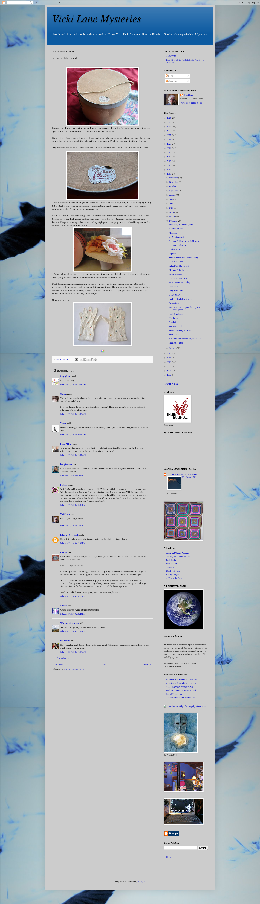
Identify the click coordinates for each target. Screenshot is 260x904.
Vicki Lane (65, 514)
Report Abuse (171, 384)
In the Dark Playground (179, 265)
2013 (169, 173)
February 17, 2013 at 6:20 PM (72, 596)
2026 (169, 117)
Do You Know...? (176, 236)
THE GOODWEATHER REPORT (183, 474)
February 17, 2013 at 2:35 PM (72, 504)
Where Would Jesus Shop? (180, 282)
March (172, 216)
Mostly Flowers (173, 570)
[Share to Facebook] (92, 359)
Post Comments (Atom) (74, 669)
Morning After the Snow (179, 269)
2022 (169, 135)
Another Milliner (176, 228)
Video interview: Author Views (179, 686)
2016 (169, 160)
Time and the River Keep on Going (183, 257)
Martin (63, 423)
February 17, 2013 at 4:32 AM (73, 413)
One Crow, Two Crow (178, 278)
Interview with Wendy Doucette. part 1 (182, 683)
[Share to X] (88, 359)
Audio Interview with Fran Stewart (181, 697)
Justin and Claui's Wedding (177, 552)
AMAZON (171, 56)
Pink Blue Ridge (176, 342)
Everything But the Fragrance (181, 224)
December (173, 177)
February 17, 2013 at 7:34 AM (73, 454)
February (173, 220)
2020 (169, 143)
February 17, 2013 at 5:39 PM (72, 543)
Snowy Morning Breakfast (180, 330)
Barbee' (63, 484)
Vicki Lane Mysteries (96, 18)
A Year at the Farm (174, 578)
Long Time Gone (176, 290)
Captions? (173, 253)
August (172, 194)
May (171, 207)
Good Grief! (174, 322)
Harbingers (173, 317)
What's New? (174, 294)
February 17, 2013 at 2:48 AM (73, 384)
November (174, 181)
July (171, 199)
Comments (172, 81)
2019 (169, 147)
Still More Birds (176, 326)
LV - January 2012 (189, 477)
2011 (169, 357)
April (171, 212)
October (173, 186)
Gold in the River (176, 261)
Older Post (147, 664)
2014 (169, 169)
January (172, 348)
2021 (169, 139)
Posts (170, 75)
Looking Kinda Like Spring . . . (182, 298)
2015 (169, 165)
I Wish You (174, 286)
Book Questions (176, 313)
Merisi (63, 393)
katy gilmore (65, 376)
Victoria (63, 605)
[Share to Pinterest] (95, 359)
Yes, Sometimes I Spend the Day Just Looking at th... (184, 308)
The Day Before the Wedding (178, 556)
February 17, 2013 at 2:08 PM (72, 475)
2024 (169, 126)
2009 (169, 366)
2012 (169, 353)
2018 (169, 152)
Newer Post (58, 664)
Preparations (174, 302)
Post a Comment (63, 657)
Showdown (174, 334)
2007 (169, 374)
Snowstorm (171, 567)
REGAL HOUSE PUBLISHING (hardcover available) (185, 61)
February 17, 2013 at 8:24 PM (72, 613)
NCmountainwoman (69, 623)
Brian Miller (65, 443)
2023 (169, 130)
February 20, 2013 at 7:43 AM (73, 651)
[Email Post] (76, 359)
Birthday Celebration (177, 245)
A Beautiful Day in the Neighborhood (185, 338)
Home (103, 664)
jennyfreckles (66, 464)
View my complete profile (191, 102)
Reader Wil (65, 640)
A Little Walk (174, 249)
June (171, 203)
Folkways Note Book (69, 534)
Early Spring (171, 560)
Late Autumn (171, 563)
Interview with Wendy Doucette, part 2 (182, 679)
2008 (169, 370)
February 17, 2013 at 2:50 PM (72, 525)
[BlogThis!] (85, 359)
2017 (169, 156)
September (174, 190)
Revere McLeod (175, 274)
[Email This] (82, 359)
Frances (63, 552)
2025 (169, 122)
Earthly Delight (172, 574)
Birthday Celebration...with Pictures (184, 241)
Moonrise (173, 232)
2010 (169, 361)
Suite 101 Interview (174, 693)
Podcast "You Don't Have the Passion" (182, 690)
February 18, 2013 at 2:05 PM (72, 631)
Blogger (141, 881)
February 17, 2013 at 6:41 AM (73, 434)
